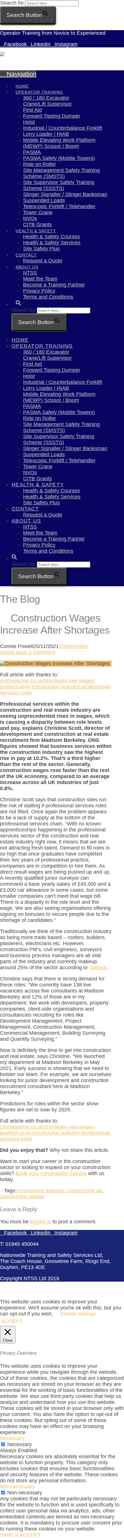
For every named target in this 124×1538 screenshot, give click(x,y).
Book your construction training (51, 1173)
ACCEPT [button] (11, 1321)
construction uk (84, 1190)
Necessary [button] (12, 1438)
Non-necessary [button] (17, 1486)
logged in (40, 1221)
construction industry (40, 1190)
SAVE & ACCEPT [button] (20, 1535)
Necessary (19, 1444)
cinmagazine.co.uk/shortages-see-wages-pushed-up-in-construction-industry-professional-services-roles (55, 687)
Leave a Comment (34, 652)
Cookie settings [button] (78, 1314)
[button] (18, 299)
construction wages (22, 1197)
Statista (97, 967)
